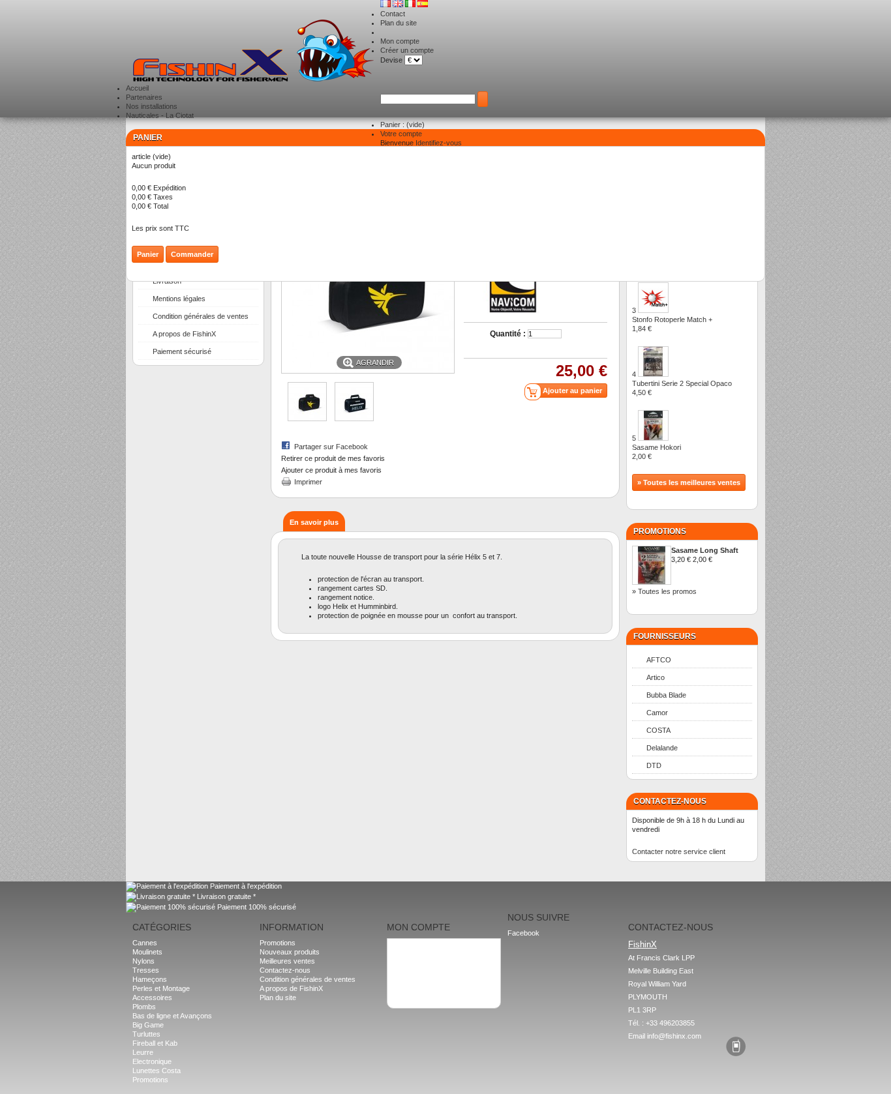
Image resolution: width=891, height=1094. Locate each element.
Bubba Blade (666, 695)
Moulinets (147, 952)
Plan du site (398, 23)
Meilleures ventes (287, 961)
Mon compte (399, 41)
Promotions (659, 531)
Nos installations (151, 106)
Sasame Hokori (656, 451)
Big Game (148, 1025)
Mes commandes (420, 949)
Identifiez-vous (438, 143)
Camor (657, 713)
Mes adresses (415, 958)
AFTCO (658, 660)
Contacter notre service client (678, 851)
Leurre (142, 1052)
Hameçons (149, 979)
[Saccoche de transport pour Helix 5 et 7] (307, 418)
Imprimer (308, 482)
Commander (192, 254)
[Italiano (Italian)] (411, 4)
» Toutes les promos (664, 591)
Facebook (523, 933)
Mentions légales (179, 299)
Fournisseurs (664, 636)
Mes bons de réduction (429, 976)
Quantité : (508, 333)
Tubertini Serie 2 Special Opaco (682, 387)
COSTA (658, 730)
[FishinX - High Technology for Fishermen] (253, 51)
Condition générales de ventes (201, 316)
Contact (392, 14)
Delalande (662, 748)
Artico (655, 677)
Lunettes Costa (156, 1070)
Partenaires (144, 97)
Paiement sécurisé (182, 351)
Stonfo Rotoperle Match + (672, 324)
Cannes (144, 943)
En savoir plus (314, 522)
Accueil (137, 88)
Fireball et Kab (154, 1043)
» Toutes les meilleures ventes (688, 482)
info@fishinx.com (674, 1036)
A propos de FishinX (184, 334)
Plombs (144, 1007)
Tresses (145, 970)
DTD (653, 765)
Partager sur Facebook (331, 447)
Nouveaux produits (290, 952)
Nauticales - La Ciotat (160, 115)
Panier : (402, 124)
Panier (147, 137)
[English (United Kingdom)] (399, 4)
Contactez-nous (285, 970)
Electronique (152, 1061)
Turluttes (146, 1034)
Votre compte (401, 134)
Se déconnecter (418, 985)
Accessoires (152, 997)
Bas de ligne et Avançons (172, 1016)
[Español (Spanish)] (422, 4)
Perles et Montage (161, 988)
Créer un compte (407, 50)
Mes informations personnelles (441, 967)
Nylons (143, 961)
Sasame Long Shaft (704, 550)
